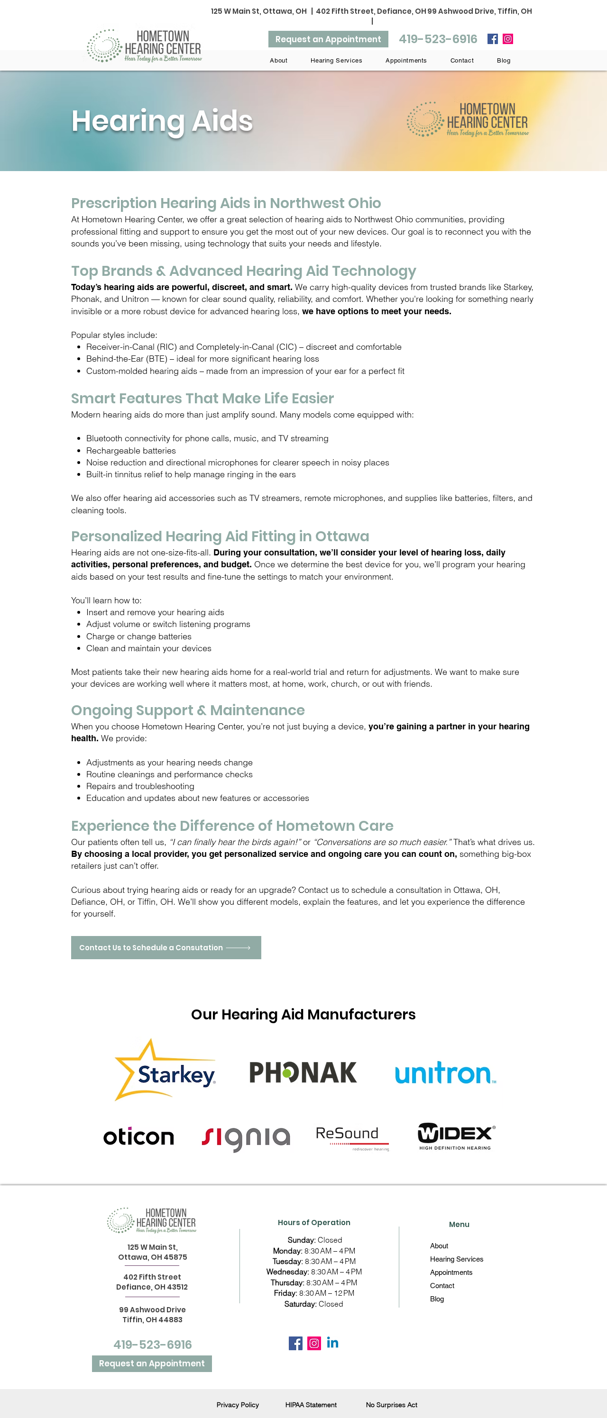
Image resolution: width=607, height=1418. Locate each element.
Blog (437, 1299)
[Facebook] (492, 39)
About (439, 1246)
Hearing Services (457, 1259)
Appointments (451, 1272)
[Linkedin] (333, 1343)
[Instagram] (508, 39)
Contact (442, 1286)
